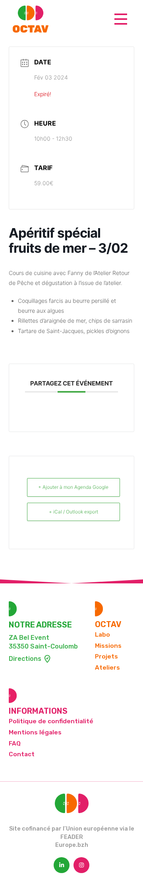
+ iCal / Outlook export (73, 512)
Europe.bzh (71, 845)
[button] (120, 19)
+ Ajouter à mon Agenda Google (73, 487)
